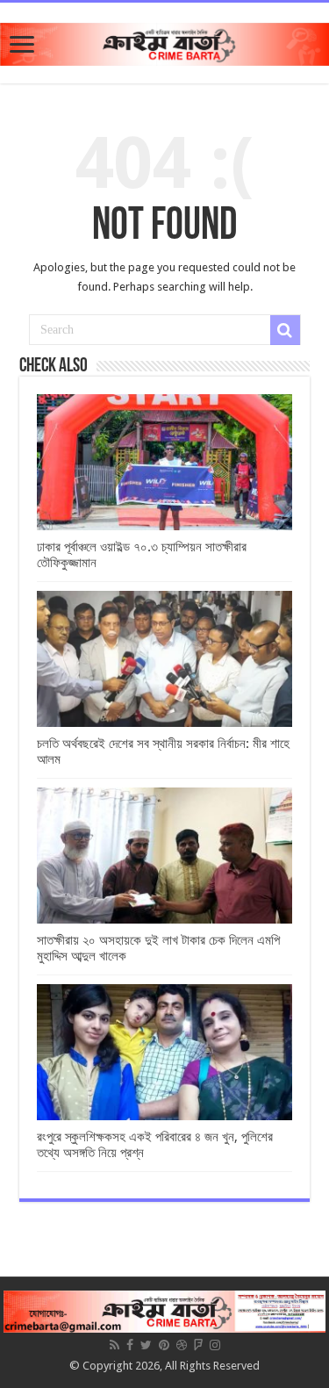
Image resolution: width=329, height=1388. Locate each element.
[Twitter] (146, 1345)
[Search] (285, 330)
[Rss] (114, 1345)
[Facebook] (130, 1345)
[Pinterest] (164, 1345)
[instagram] (215, 1345)
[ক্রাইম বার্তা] (164, 41)
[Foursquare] (198, 1345)
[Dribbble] (182, 1345)
